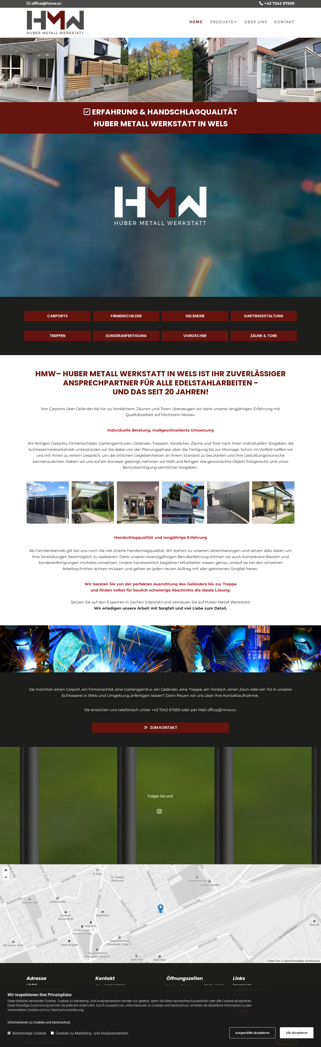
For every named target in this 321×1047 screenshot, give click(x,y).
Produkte (222, 22)
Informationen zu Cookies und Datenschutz (39, 1022)
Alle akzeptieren (297, 1033)
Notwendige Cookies (29, 1033)
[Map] (160, 913)
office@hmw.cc (46, 3)
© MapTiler (273, 961)
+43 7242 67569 (279, 3)
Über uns (255, 22)
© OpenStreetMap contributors (300, 961)
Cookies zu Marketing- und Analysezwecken (92, 1033)
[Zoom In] (5, 870)
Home (196, 22)
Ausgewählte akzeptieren (252, 1033)
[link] (220, 22)
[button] (57, 316)
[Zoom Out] (5, 877)
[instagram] (159, 811)
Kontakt (284, 22)
